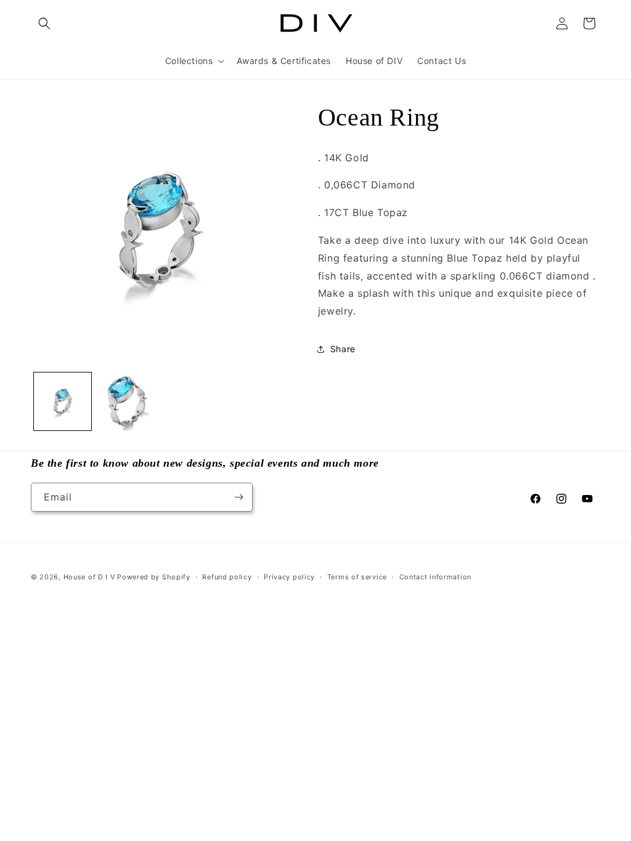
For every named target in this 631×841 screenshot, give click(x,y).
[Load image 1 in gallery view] (62, 401)
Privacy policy (289, 577)
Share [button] (343, 349)
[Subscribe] (238, 497)
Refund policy (226, 577)
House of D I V (89, 577)
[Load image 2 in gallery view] (126, 401)
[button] (44, 23)
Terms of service (357, 577)
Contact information (435, 577)
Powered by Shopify (153, 577)
